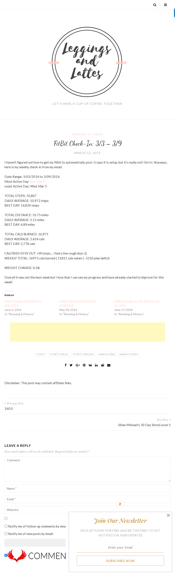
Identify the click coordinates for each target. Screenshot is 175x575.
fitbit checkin (83, 354)
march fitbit (129, 354)
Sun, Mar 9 (37, 181)
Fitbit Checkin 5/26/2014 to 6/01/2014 (22, 303)
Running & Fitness (87, 134)
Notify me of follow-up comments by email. (38, 526)
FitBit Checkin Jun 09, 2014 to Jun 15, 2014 (136, 303)
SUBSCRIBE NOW (120, 560)
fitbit (41, 354)
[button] (120, 520)
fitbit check (59, 354)
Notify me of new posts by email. (31, 534)
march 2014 (107, 354)
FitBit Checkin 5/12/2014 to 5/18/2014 (77, 303)
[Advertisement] (87, 332)
